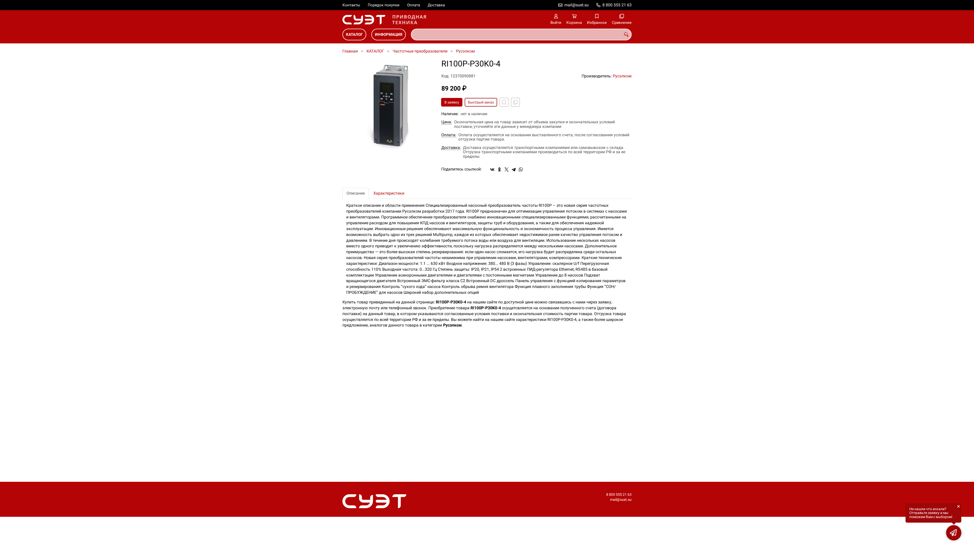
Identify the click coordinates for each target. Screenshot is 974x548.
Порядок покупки (383, 5)
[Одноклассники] (499, 169)
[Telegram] (514, 169)
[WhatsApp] (521, 169)
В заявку (451, 102)
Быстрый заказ (481, 102)
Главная (350, 51)
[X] (506, 169)
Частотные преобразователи (420, 51)
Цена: (446, 122)
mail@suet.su (576, 5)
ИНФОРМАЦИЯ (388, 34)
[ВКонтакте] (492, 169)
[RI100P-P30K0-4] (388, 105)
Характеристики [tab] (388, 193)
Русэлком (465, 51)
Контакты (351, 5)
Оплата (413, 5)
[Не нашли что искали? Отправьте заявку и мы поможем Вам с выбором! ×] (953, 532)
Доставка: (451, 147)
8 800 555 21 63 (617, 5)
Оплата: (448, 135)
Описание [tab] (355, 193)
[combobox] (521, 34)
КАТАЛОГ (354, 34)
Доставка (436, 5)
